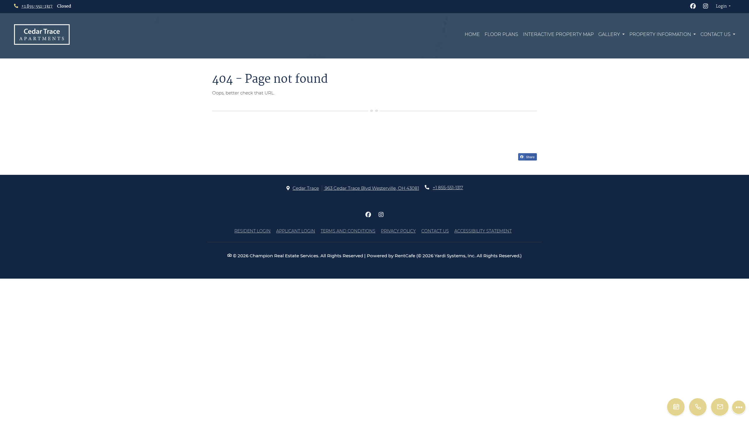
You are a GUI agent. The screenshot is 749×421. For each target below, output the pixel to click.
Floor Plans (501, 34)
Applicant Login (295, 231)
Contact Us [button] (716, 34)
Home (472, 34)
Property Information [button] (660, 34)
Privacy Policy (398, 231)
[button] (723, 6)
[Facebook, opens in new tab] (693, 7)
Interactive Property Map (558, 34)
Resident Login (252, 231)
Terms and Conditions (348, 231)
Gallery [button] (609, 34)
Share (530, 156)
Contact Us (435, 231)
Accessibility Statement (483, 231)
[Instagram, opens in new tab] (706, 7)
